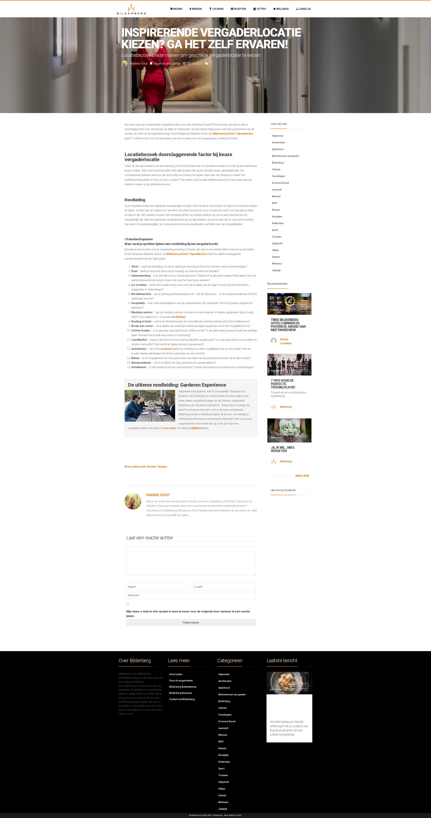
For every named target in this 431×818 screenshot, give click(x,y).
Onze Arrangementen (181, 680)
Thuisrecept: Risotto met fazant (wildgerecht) (288, 707)
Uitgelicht (159, 63)
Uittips (275, 250)
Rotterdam (278, 223)
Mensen (276, 196)
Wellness (277, 263)
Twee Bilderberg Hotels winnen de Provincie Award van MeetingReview (288, 325)
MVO (274, 203)
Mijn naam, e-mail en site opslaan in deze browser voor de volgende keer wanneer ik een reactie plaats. (188, 614)
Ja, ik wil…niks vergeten (282, 449)
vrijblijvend (196, 428)
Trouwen (276, 236)
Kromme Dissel (280, 183)
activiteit (167, 348)
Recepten (277, 216)
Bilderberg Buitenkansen (182, 686)
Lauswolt (277, 189)
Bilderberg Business (180, 693)
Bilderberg (278, 162)
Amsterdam (278, 142)
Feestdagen (278, 176)
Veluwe (276, 257)
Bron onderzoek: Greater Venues (146, 466)
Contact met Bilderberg (182, 699)
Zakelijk (175, 63)
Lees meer (169, 428)
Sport (275, 230)
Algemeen (277, 135)
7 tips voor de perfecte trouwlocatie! (283, 384)
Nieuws (276, 209)
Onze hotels (175, 674)
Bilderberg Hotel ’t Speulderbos (233, 133)
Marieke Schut (138, 63)
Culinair (276, 169)
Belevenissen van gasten (285, 156)
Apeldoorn (278, 149)
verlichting (178, 316)
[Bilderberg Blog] (131, 9)
